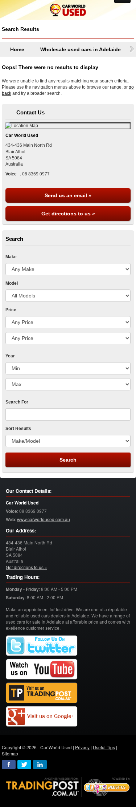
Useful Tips (104, 747)
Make (11, 256)
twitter (24, 764)
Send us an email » (68, 195)
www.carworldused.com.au (43, 519)
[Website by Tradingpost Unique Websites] (68, 786)
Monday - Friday (22, 589)
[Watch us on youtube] (41, 669)
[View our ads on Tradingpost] (41, 693)
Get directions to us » (68, 213)
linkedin (40, 764)
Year (10, 355)
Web (10, 519)
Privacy (82, 747)
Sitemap (10, 753)
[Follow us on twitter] (41, 645)
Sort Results (18, 428)
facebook (9, 764)
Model (11, 283)
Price (10, 309)
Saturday (15, 598)
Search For (16, 402)
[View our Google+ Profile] (41, 716)
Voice (11, 511)
